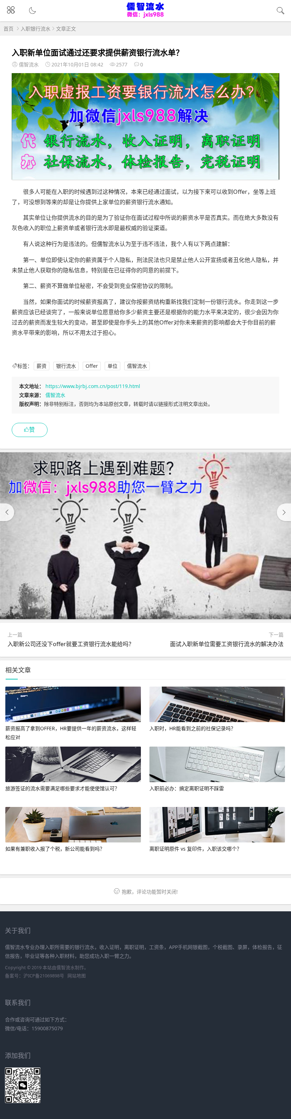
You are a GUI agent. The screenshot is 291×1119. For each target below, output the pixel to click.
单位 (112, 365)
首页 (8, 28)
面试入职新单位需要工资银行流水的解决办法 (227, 644)
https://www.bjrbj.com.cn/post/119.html (92, 386)
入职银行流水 (35, 28)
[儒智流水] (146, 16)
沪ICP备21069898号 (43, 976)
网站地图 (76, 976)
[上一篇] (7, 512)
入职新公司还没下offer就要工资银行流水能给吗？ (70, 644)
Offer (92, 365)
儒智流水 (137, 365)
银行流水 (66, 365)
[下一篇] (284, 512)
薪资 (41, 365)
